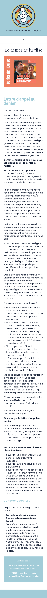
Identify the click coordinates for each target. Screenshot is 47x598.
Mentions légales (23, 561)
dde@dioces (16, 343)
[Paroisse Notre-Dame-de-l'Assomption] (23, 16)
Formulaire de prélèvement (21, 515)
